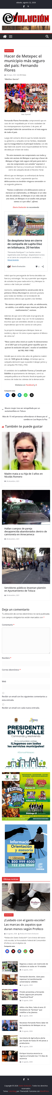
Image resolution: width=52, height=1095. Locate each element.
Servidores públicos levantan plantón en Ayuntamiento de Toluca (25, 589)
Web (4, 681)
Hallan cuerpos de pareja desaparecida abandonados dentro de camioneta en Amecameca (25, 531)
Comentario (8, 624)
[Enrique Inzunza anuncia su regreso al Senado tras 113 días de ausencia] (10, 1057)
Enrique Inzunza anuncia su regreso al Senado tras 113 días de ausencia (34, 1056)
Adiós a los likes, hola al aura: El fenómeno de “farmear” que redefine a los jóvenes (33, 1010)
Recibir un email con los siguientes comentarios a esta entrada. (24, 698)
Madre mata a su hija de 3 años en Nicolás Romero (23, 475)
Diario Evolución (20, 207)
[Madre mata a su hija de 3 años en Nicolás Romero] (26, 433)
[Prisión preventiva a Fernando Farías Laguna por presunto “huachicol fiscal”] (10, 996)
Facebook (30, 385)
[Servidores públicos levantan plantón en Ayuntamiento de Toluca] (26, 549)
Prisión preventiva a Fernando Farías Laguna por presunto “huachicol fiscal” (32, 994)
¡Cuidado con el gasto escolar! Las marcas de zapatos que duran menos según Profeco (24, 924)
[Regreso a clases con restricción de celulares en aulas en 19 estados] (10, 966)
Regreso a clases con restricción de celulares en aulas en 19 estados (34, 965)
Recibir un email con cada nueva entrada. (21, 707)
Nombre (6, 658)
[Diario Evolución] (5, 36)
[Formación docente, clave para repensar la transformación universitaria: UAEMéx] (10, 981)
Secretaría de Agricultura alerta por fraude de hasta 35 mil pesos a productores (34, 1040)
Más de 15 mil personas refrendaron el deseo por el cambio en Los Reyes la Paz (24, 418)
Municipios (9, 51)
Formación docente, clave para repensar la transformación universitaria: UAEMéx (32, 979)
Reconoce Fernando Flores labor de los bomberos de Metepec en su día (34, 1025)
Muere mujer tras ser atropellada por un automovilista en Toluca (22, 409)
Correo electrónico (11, 669)
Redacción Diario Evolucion (29, 934)
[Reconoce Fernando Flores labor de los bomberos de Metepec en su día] (10, 1027)
